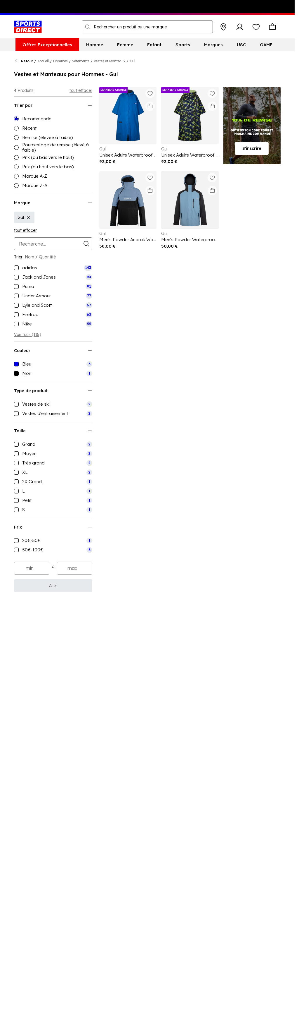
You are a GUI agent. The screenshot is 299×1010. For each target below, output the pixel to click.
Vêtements (80, 61)
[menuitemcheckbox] (53, 267)
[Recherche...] (87, 26)
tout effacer (80, 90)
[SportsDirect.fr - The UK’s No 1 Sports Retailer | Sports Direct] (28, 26)
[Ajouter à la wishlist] (150, 93)
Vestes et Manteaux (109, 61)
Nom (29, 257)
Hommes (60, 61)
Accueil (43, 61)
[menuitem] (47, 44)
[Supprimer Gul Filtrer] (28, 217)
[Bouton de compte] (240, 27)
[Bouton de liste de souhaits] (256, 27)
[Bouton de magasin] (223, 27)
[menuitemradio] (53, 119)
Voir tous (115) (27, 334)
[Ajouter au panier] (150, 106)
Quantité (47, 257)
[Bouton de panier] (272, 27)
